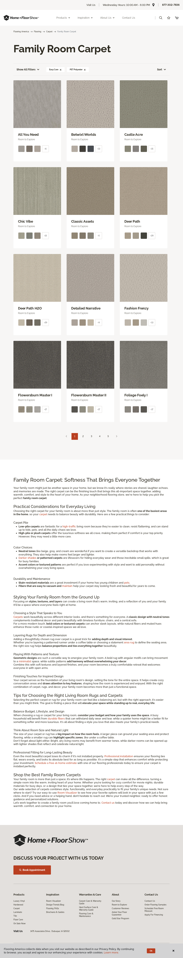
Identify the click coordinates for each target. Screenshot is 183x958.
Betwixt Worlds (83, 135)
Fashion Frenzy (136, 308)
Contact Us (128, 17)
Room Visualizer (67, 792)
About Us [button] (105, 17)
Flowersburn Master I (35, 395)
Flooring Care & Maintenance (86, 914)
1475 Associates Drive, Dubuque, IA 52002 (49, 931)
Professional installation (118, 756)
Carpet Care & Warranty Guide (90, 902)
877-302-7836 (171, 4)
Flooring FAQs (52, 908)
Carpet (49, 31)
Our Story (116, 901)
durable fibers (56, 718)
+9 (99, 322)
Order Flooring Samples (155, 905)
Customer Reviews (120, 908)
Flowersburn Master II (88, 395)
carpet (43, 514)
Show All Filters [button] (26, 69)
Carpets (18, 616)
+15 (151, 149)
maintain (67, 585)
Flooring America (21, 31)
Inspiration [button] (83, 17)
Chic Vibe (25, 221)
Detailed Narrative (86, 308)
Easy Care (53, 69)
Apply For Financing (154, 915)
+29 (151, 236)
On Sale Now (19, 923)
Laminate (17, 912)
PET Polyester (76, 69)
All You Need (28, 135)
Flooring (37, 31)
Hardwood (18, 905)
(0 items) (176, 17)
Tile (15, 916)
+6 (45, 149)
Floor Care (18, 919)
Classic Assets (82, 221)
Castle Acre (133, 135)
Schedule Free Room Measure (154, 909)
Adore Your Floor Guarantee (119, 913)
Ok (151, 951)
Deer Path (132, 221)
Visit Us (90, 4)
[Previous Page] (66, 436)
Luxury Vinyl (19, 901)
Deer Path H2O (30, 308)
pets (126, 582)
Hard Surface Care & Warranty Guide (88, 908)
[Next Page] (116, 436)
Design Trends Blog (55, 905)
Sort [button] (159, 69)
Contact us (108, 802)
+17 (45, 409)
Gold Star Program (120, 918)
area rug (129, 642)
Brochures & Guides (55, 912)
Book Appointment (34, 869)
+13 (98, 149)
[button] (161, 18)
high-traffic (69, 526)
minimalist (25, 661)
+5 (99, 236)
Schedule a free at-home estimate (56, 762)
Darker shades (27, 557)
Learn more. (111, 952)
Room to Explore (119, 905)
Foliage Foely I (135, 395)
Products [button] (61, 17)
